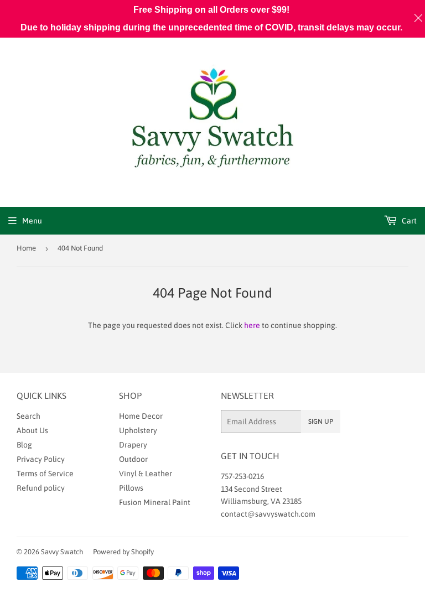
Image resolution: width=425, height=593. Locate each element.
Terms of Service (45, 473)
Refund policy (41, 487)
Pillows (131, 487)
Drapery (133, 444)
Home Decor (141, 416)
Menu (32, 220)
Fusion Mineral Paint (154, 502)
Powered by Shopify (123, 552)
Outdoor (133, 459)
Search (28, 416)
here (252, 325)
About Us (32, 430)
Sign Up (320, 421)
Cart (408, 220)
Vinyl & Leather (145, 473)
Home (26, 248)
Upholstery (138, 430)
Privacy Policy (41, 459)
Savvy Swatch (62, 552)
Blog (24, 444)
